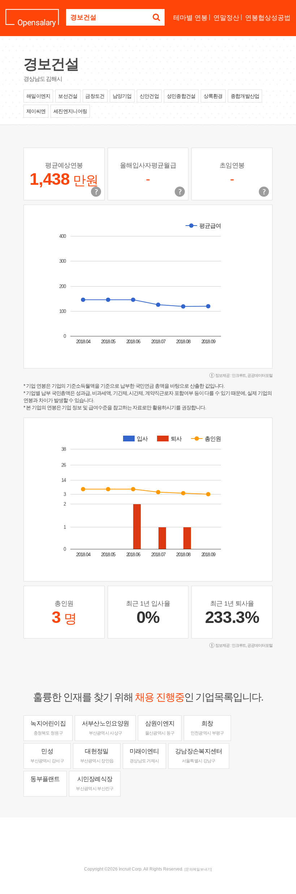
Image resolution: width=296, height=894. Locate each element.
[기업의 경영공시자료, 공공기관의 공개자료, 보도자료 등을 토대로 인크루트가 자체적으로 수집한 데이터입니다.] (264, 192)
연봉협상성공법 (268, 17)
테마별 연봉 (190, 17)
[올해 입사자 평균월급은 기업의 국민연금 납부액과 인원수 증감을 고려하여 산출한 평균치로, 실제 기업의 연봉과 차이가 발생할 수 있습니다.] (180, 192)
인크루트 (239, 375)
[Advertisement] (148, 841)
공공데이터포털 (260, 375)
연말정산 (226, 17)
